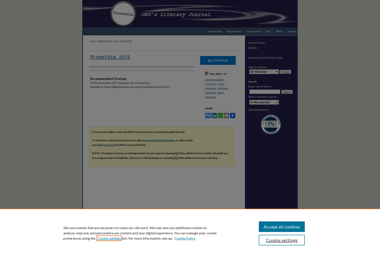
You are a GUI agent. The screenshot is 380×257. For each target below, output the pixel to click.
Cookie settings (109, 238)
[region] (190, 233)
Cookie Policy (184, 238)
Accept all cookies (282, 226)
